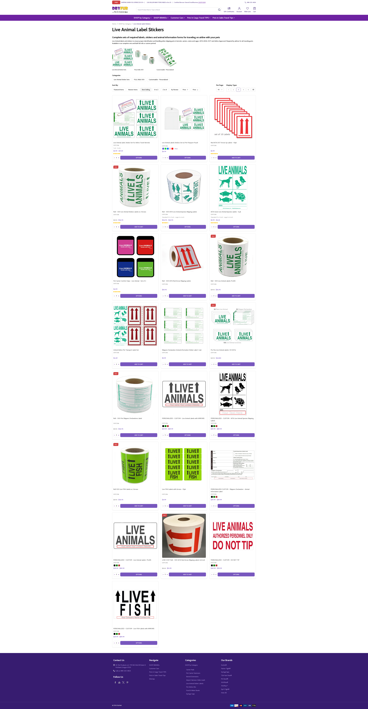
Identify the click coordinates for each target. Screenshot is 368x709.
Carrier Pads (190, 670)
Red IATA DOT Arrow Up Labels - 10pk (224, 143)
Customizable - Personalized (165, 70)
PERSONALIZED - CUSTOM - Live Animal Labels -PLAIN (132, 560)
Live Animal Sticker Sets (119, 70)
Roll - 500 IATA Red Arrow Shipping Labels (176, 281)
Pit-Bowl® (224, 679)
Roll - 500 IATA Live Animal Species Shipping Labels (179, 212)
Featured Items (119, 90)
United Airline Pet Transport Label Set (126, 350)
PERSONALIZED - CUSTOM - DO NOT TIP (225, 560)
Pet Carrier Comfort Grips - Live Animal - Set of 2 (129, 281)
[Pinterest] (127, 682)
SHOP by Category (142, 18)
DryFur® (224, 665)
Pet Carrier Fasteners (193, 673)
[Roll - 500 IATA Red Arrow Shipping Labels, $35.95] (184, 257)
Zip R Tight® (225, 689)
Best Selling (146, 90)
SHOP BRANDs (160, 18)
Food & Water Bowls (193, 690)
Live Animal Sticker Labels (194, 683)
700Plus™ (224, 686)
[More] (150, 17)
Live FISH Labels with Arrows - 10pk (174, 489)
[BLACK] (163, 426)
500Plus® (224, 682)
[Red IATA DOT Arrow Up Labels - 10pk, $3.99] (233, 118)
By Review (174, 90)
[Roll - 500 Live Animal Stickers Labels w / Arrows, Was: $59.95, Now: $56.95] (135, 188)
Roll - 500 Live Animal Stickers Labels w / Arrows (129, 212)
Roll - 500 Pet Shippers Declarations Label (127, 418)
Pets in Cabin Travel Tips (223, 18)
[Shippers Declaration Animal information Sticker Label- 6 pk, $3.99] (184, 326)
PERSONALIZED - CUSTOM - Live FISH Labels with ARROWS (133, 628)
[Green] (165, 149)
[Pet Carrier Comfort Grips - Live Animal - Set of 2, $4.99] (135, 257)
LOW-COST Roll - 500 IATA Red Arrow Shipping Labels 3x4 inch (183, 560)
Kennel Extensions (192, 677)
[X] (123, 682)
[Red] (172, 149)
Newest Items (133, 90)
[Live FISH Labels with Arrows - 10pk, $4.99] (184, 465)
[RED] (168, 426)
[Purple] (163, 149)
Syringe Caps (190, 694)
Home (114, 24)
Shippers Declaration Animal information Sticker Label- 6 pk (181, 350)
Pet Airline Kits (191, 687)
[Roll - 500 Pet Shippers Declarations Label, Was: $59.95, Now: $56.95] (135, 394)
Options (139, 158)
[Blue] (168, 149)
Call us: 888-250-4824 (123, 671)
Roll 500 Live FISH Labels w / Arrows (125, 489)
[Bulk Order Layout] (253, 90)
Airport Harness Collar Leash (195, 680)
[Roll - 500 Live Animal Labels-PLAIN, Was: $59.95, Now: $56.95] (233, 257)
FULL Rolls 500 (138, 70)
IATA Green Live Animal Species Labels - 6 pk (226, 212)
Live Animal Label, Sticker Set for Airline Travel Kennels (131, 143)
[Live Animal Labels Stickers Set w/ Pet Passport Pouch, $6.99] (184, 118)
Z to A (165, 90)
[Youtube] (119, 682)
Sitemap (152, 679)
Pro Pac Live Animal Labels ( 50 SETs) (223, 350)
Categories (116, 75)
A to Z (156, 90)
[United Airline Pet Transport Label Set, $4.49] (135, 326)
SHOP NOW (202, 2)
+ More (176, 148)
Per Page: (219, 85)
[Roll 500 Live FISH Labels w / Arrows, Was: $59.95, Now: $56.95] (135, 465)
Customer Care (177, 18)
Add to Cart (236, 158)
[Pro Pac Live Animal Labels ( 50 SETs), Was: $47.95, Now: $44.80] (233, 326)
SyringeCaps (225, 672)
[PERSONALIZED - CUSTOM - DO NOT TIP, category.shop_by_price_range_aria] (233, 536)
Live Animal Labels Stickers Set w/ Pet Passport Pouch (180, 143)
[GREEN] (165, 426)
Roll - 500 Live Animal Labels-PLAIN (223, 281)
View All (224, 693)
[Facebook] (115, 682)
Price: (186, 90)
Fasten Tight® (225, 668)
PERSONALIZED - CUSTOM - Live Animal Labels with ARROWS (183, 418)
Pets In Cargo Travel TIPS (198, 18)
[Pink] (170, 149)
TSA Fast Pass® (226, 675)
